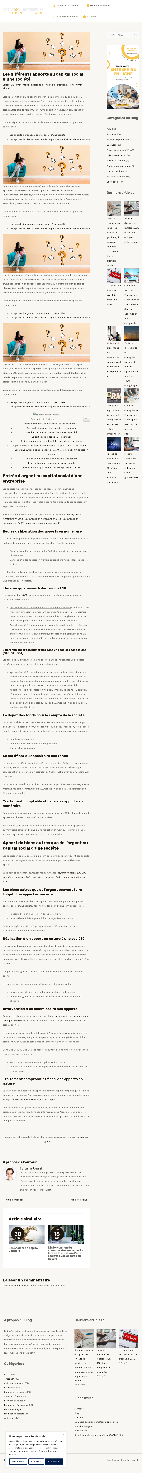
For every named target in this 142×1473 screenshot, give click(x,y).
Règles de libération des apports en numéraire (52, 428)
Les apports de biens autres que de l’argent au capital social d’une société (50, 139)
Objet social (113, 181)
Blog (76, 1413)
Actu (109, 128)
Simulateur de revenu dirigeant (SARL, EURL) (98, 1435)
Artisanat (112, 134)
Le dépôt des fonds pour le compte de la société (51, 432)
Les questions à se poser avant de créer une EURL (114, 295)
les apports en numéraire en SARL (43, 518)
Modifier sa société (117, 176)
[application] (79, 5)
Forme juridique (115, 171)
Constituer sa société (118, 150)
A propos (79, 1408)
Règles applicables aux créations (49, 84)
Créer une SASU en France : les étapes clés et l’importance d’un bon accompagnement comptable (131, 304)
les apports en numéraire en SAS (43, 523)
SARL (26, 595)
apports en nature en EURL (72, 872)
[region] (36, 1449)
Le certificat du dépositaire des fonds (51, 436)
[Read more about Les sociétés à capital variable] (27, 1234)
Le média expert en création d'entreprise (96, 1421)
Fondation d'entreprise (119, 166)
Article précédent (13, 1199)
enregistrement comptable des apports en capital (29, 1099)
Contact (78, 1417)
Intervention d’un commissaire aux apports (51, 463)
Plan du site (80, 1430)
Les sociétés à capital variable (24, 1249)
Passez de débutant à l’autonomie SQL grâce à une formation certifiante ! (113, 467)
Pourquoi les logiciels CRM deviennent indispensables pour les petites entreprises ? (114, 419)
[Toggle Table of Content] (86, 419)
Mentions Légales (83, 1426)
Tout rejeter (36, 1461)
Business (111, 144)
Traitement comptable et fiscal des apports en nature (51, 467)
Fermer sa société (116, 160)
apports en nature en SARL (17, 877)
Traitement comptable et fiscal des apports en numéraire (51, 441)
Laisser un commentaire (16, 84)
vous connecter (23, 1285)
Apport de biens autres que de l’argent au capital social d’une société (49, 445)
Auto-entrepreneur (117, 139)
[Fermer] (63, 1434)
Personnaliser (18, 1461)
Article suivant (80, 1199)
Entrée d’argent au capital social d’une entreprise (50, 423)
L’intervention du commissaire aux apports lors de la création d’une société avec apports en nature (65, 1253)
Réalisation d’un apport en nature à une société (51, 458)
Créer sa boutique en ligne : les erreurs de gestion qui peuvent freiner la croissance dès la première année (113, 242)
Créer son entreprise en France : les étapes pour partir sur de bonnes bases (131, 419)
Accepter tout (54, 1461)
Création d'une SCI (116, 155)
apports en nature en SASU (47, 877)
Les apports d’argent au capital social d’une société (37, 134)
